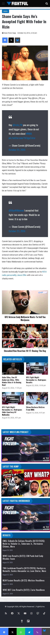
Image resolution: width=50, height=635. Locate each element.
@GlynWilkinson (16, 210)
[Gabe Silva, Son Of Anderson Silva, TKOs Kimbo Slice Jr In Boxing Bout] (13, 368)
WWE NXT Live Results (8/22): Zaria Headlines (24, 589)
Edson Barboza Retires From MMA (35, 408)
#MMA (29, 133)
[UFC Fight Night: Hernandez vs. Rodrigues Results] (37, 368)
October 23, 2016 (17, 149)
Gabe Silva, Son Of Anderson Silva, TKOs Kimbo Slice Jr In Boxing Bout (11, 381)
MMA (5, 11)
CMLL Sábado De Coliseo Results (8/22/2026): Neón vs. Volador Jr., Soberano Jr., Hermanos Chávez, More (24, 543)
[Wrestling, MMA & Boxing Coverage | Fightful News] (17, 3)
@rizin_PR (17, 125)
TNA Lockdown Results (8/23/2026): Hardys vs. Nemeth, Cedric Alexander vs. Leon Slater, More (24, 569)
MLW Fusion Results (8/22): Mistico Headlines (23, 580)
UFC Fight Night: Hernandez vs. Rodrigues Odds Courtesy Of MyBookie (12, 411)
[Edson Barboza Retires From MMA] (37, 398)
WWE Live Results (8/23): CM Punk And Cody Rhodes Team (23, 557)
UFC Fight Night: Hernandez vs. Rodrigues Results (36, 380)
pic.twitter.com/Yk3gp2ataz (22, 138)
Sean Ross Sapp (10, 33)
